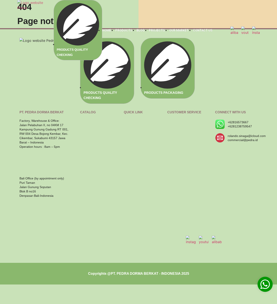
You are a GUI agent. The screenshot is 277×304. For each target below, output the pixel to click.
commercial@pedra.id (243, 140)
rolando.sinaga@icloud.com (247, 136)
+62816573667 (238, 122)
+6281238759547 (240, 126)
